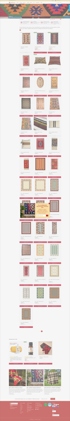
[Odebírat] (47, 215)
